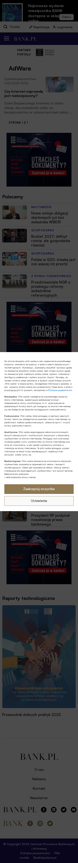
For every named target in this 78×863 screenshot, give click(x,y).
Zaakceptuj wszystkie (39, 489)
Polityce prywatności (60, 390)
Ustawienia (39, 501)
